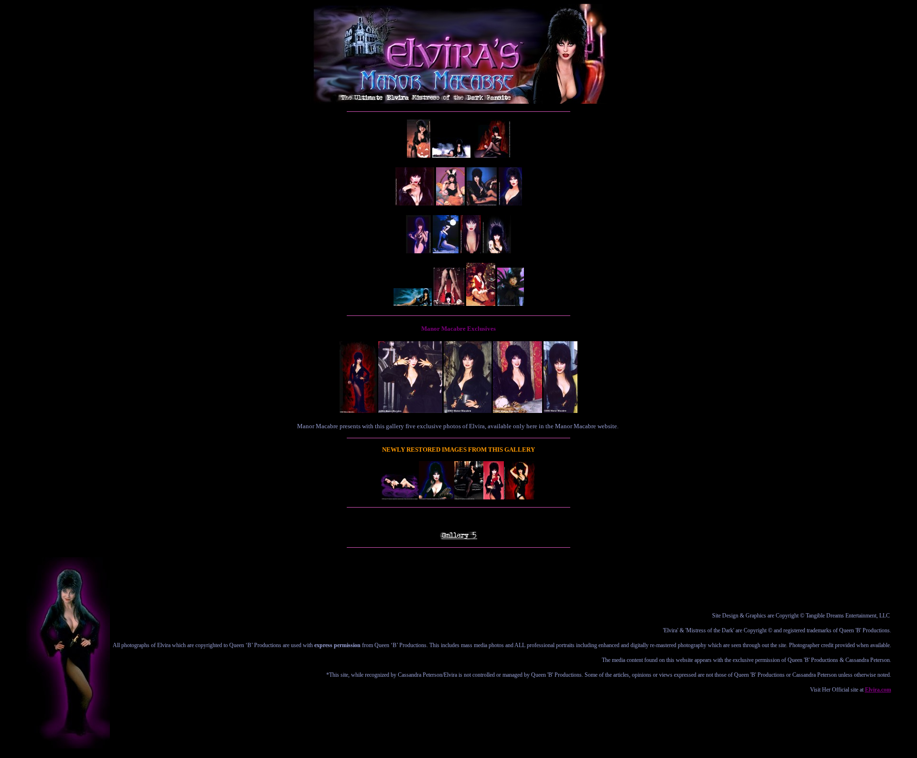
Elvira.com (878, 689)
